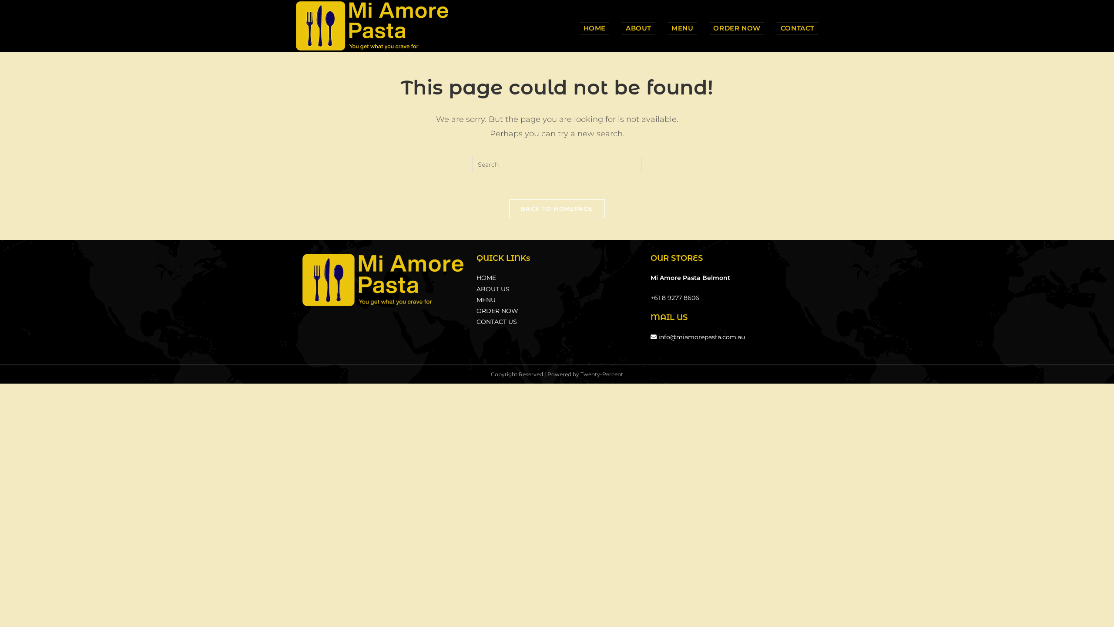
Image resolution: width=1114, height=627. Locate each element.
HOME (486, 278)
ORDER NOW (497, 311)
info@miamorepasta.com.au (701, 337)
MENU (486, 300)
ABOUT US (493, 289)
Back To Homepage (557, 208)
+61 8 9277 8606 (675, 298)
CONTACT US (496, 322)
